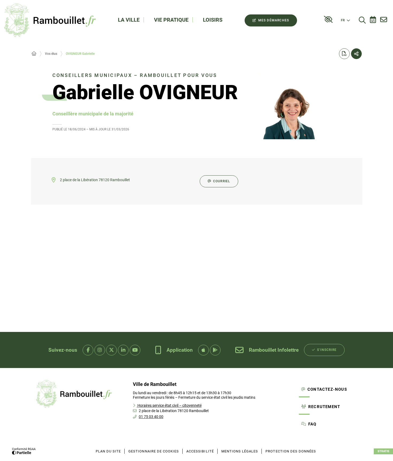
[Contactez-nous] (383, 20)
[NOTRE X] (111, 350)
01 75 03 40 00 (151, 416)
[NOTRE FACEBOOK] (88, 350)
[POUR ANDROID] (215, 350)
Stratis (383, 451)
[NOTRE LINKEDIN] (123, 350)
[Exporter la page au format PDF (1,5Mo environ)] (344, 53)
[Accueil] (34, 54)
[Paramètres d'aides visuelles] (328, 19)
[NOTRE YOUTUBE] (135, 350)
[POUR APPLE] (203, 350)
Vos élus (51, 54)
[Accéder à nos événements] (373, 20)
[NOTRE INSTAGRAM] (99, 350)
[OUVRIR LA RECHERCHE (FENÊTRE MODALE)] (362, 20)
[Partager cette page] (356, 53)
